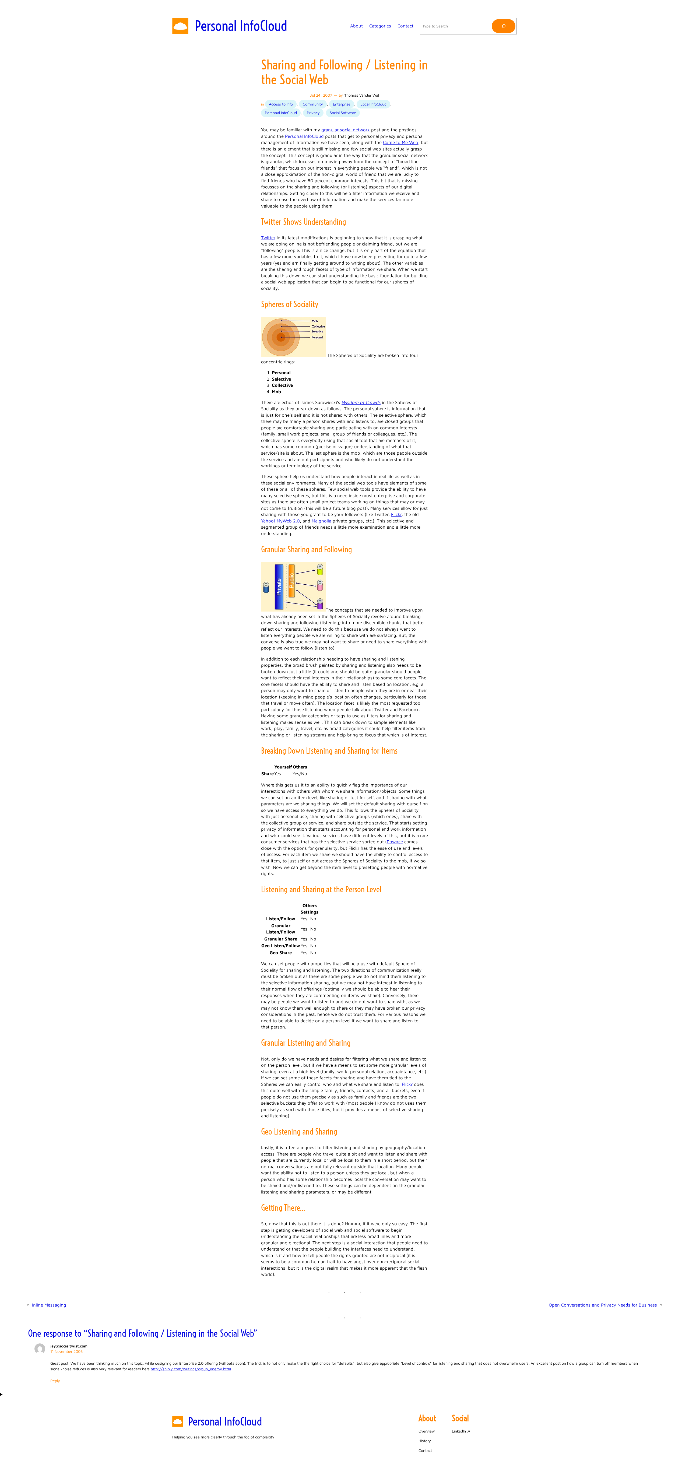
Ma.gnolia (321, 521)
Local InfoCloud (373, 104)
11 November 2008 (66, 1351)
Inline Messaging (49, 1305)
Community (313, 104)
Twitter (268, 237)
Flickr (396, 514)
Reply (55, 1380)
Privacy (313, 112)
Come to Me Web (400, 142)
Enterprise (341, 104)
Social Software (343, 112)
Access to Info (281, 104)
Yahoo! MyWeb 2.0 (280, 521)
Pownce (395, 841)
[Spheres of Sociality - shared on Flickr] (293, 355)
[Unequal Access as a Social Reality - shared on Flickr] (293, 610)
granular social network (345, 129)
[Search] (503, 26)
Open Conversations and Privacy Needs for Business (603, 1305)
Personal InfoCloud (241, 26)
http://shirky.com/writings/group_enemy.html (191, 1369)
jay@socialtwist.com (68, 1346)
